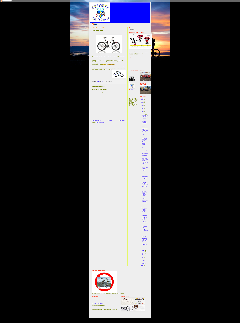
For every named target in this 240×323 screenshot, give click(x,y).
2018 (142, 104)
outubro (143, 250)
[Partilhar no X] (108, 81)
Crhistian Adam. (144, 215)
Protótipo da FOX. (145, 176)
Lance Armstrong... (145, 201)
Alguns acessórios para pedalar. (145, 165)
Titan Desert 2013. (145, 200)
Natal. (143, 147)
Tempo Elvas (131, 29)
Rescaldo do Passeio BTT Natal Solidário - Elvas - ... (145, 150)
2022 (142, 98)
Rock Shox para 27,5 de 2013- (144, 178)
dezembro (143, 114)
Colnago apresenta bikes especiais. (145, 130)
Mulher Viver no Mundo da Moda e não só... (145, 162)
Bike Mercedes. (144, 155)
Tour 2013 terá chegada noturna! (144, 198)
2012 (142, 112)
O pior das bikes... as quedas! (145, 154)
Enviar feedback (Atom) (100, 122)
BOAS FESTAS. (144, 146)
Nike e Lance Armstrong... (144, 192)
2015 (142, 108)
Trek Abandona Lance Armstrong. (144, 189)
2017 (142, 105)
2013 (142, 111)
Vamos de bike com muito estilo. (144, 133)
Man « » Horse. (144, 186)
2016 (142, 107)
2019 (142, 102)
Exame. (143, 120)
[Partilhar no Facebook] (109, 81)
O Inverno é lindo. (145, 141)
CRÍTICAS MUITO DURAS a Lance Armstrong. (145, 204)
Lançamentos (98, 82)
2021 (142, 99)
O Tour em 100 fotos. (144, 136)
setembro (143, 251)
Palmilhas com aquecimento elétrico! (144, 139)
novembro (143, 248)
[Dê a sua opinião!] (107, 81)
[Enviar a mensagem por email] (106, 81)
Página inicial (110, 120)
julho (143, 254)
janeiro (143, 263)
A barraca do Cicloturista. (144, 213)
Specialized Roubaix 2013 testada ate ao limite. (144, 173)
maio (143, 257)
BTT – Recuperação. (144, 208)
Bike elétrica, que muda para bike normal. (145, 159)
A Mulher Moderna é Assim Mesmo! (145, 224)
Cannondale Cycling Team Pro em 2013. (144, 122)
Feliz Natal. (143, 144)
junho (143, 256)
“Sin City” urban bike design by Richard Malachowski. (144, 233)
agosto (143, 253)
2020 (142, 101)
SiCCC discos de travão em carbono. (144, 210)
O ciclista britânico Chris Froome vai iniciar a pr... (145, 125)
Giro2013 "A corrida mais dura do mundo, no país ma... (145, 184)
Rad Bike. (143, 157)
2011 (142, 265)
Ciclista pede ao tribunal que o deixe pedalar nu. (144, 240)
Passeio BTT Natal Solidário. (145, 168)
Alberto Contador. (145, 128)
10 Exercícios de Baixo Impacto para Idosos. (144, 243)
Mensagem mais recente (96, 120)
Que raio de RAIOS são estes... (145, 118)
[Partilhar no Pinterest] (111, 81)
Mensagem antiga (122, 120)
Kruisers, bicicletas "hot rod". (145, 246)
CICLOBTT (132, 89)
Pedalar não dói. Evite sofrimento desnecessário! (145, 221)
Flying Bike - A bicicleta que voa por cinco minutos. (144, 218)
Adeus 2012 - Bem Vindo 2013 (145, 116)
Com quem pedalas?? (144, 170)
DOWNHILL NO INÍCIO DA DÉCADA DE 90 (145, 229)
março (143, 260)
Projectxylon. (144, 143)
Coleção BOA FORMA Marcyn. (145, 237)
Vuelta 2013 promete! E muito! (144, 194)
